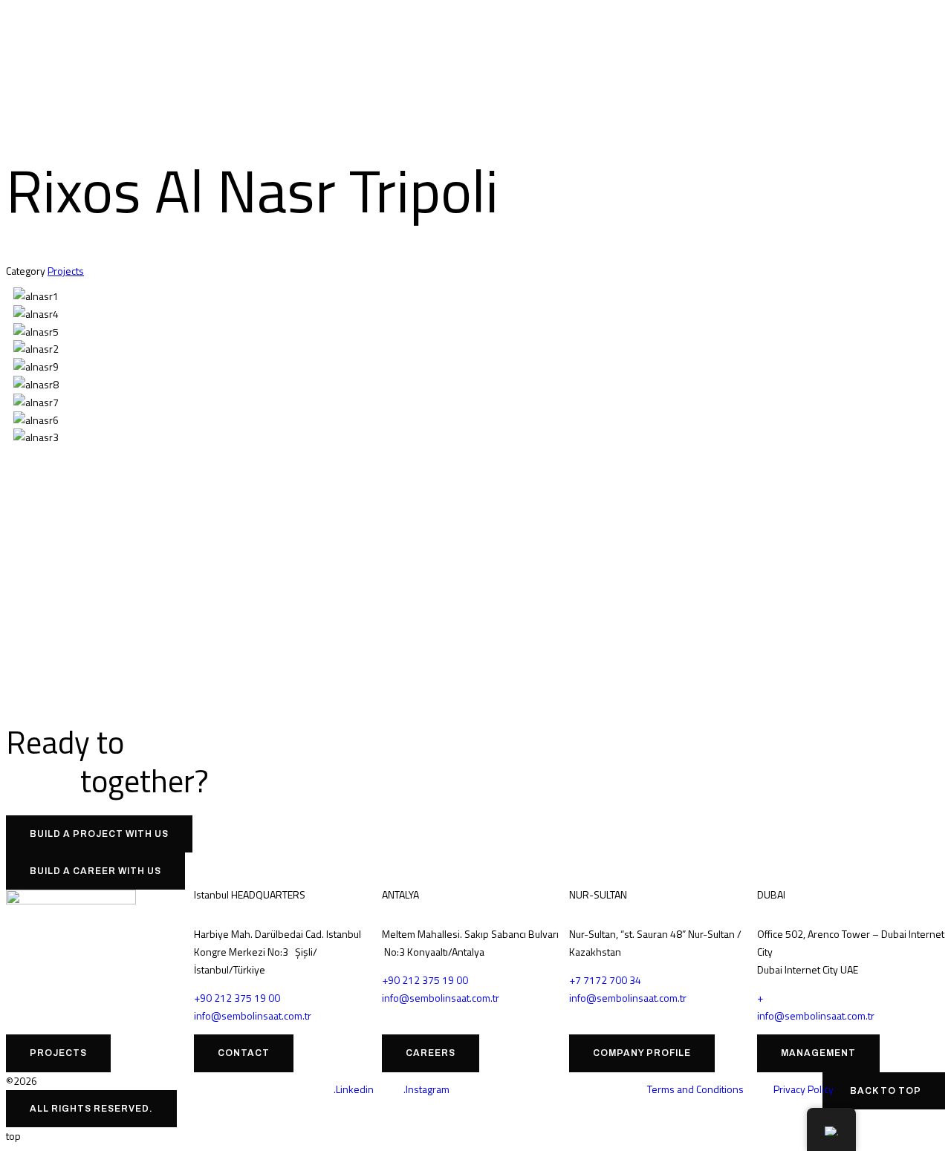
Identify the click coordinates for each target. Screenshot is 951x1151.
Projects (66, 270)
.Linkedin (354, 1089)
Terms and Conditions (695, 1089)
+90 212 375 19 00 (237, 997)
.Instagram (426, 1089)
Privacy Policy (803, 1089)
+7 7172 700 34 (605, 980)
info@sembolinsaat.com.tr (252, 1015)
